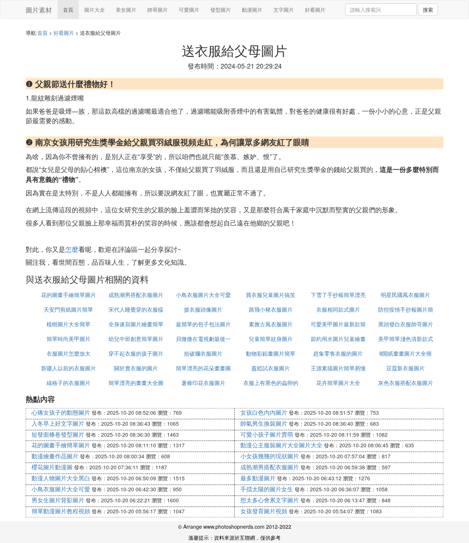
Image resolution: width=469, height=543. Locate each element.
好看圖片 (315, 9)
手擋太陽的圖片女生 (266, 489)
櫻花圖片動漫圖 (52, 467)
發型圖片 (220, 9)
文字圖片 (283, 9)
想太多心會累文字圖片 (269, 500)
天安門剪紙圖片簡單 (68, 309)
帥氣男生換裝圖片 (263, 423)
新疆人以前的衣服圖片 (68, 368)
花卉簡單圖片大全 (338, 382)
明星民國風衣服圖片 (405, 294)
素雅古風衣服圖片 (271, 324)
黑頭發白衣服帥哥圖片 (405, 324)
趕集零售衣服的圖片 (338, 353)
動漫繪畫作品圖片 (55, 456)
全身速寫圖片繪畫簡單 (135, 324)
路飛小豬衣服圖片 (271, 309)
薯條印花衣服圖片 (203, 382)
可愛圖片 (189, 9)
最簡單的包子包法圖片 (203, 324)
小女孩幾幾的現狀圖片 (269, 456)
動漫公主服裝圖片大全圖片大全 (281, 445)
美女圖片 (126, 9)
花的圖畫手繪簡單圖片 (68, 294)
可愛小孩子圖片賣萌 (266, 434)
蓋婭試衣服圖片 (270, 368)
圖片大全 (94, 9)
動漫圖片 (252, 9)
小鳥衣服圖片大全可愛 (203, 294)
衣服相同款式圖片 (338, 309)
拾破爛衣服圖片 (203, 353)
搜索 (428, 9)
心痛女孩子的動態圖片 (61, 412)
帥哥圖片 (157, 9)
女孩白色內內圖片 (263, 412)
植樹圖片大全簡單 (69, 324)
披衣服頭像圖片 (203, 309)
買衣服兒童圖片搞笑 (270, 294)
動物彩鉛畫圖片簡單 (270, 353)
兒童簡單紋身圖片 (271, 338)
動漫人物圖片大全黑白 (61, 478)
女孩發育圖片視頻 (263, 511)
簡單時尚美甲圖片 (69, 338)
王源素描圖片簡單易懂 (338, 368)
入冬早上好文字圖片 (58, 423)
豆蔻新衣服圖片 (405, 368)
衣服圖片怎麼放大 (69, 353)
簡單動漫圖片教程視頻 (61, 511)
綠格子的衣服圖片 (69, 382)
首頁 (68, 9)
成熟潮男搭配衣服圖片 (135, 294)
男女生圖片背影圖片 (58, 500)
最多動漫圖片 (258, 478)
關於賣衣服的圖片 (136, 368)
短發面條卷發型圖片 (58, 434)
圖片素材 (39, 9)
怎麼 (71, 249)
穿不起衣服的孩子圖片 (135, 353)
